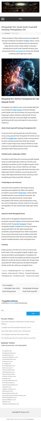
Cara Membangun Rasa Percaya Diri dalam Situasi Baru (18, 338)
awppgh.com (6, 378)
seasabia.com (6, 387)
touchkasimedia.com (9, 353)
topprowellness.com (9, 399)
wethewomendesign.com (10, 404)
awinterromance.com (9, 376)
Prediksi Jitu (12, 138)
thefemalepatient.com (9, 397)
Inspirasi (4, 273)
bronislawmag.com (8, 382)
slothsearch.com (7, 391)
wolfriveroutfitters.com (10, 357)
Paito (27, 41)
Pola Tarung (17, 110)
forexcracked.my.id (8, 370)
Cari (2, 310)
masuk (12, 303)
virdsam (7, 33)
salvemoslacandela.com (10, 385)
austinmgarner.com (8, 372)
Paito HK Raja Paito (8, 374)
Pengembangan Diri (14, 270)
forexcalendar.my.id (8, 365)
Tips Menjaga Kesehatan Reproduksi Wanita (15, 334)
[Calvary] (20, 12)
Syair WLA (22, 193)
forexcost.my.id (7, 368)
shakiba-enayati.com (9, 389)
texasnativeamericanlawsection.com (14, 395)
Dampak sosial (30, 270)
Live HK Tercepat (19, 224)
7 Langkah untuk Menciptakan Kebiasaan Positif (16, 327)
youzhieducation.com (9, 359)
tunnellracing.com (8, 355)
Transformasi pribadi (32, 276)
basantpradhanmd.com (9, 380)
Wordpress (30, 419)
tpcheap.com (6, 402)
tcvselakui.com (7, 351)
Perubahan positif (19, 276)
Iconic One (10, 419)
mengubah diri (20, 51)
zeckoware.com (7, 361)
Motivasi (21, 273)
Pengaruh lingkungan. (32, 273)
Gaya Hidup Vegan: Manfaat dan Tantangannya (16, 331)
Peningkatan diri (7, 276)
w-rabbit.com (6, 363)
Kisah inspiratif (12, 273)
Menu (20, 19)
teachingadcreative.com (10, 393)
